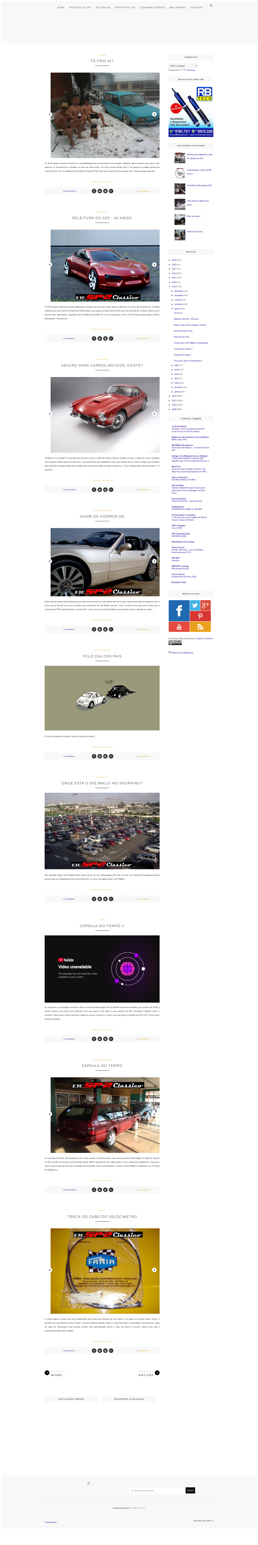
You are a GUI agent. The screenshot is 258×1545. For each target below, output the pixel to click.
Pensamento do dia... (181, 568)
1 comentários (69, 629)
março (177, 383)
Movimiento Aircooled (183, 541)
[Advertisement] (130, 22)
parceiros (102, 359)
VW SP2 (176, 558)
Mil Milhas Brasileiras (182, 445)
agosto (177, 308)
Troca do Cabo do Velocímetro (102, 1217)
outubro (178, 299)
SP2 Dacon (103, 7)
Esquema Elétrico (152, 7)
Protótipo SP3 (125, 7)
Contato (197, 7)
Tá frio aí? (102, 61)
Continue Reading (101, 182)
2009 (174, 409)
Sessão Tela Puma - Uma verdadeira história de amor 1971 (187, 551)
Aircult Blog (177, 485)
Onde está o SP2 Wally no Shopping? (102, 783)
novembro (179, 295)
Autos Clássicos (180, 477)
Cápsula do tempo (102, 1066)
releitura (102, 212)
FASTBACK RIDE (179, 536)
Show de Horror (102, 510)
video (102, 920)
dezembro (179, 291)
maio (176, 374)
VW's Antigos (178, 525)
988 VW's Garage (180, 566)
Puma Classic (178, 547)
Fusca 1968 (177, 528)
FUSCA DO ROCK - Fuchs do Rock (187, 501)
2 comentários (69, 338)
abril (176, 378)
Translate (190, 70)
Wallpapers (178, 7)
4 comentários (69, 1350)
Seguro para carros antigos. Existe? (102, 365)
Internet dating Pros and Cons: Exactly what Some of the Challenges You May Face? (188, 490)
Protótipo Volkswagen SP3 (199, 185)
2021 (174, 264)
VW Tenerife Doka (181, 533)
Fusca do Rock (179, 498)
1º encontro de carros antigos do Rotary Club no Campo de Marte (189, 518)
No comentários (69, 191)
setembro (179, 304)
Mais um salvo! (194, 216)
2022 (174, 260)
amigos (102, 55)
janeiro (177, 391)
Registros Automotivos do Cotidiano (190, 437)
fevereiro (178, 387)
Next (154, 114)
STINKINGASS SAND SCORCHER (187, 509)
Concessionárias (102, 1060)
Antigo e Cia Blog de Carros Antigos (190, 456)
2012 (174, 396)
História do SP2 (80, 7)
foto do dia (102, 777)
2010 (174, 404)
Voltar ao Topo (202, 1521)
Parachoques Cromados (184, 515)
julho (176, 365)
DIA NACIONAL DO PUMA (183, 479)
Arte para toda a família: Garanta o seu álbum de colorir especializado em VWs (189, 470)
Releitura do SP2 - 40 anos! (102, 218)
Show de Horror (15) (102, 516)
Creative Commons (204, 638)
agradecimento (102, 650)
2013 (174, 286)
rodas (102, 1210)
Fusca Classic (178, 574)
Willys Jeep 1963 (179, 439)
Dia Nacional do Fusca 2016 (184, 576)
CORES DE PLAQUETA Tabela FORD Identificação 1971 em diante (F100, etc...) (190, 459)
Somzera (175, 560)
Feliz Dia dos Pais (102, 656)
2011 (174, 400)
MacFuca (176, 466)
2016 (174, 273)
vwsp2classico (144, 191)
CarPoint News (179, 426)
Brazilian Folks (179, 582)
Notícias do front (195, 231)
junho (177, 369)
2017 (174, 269)
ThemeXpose (51, 1522)
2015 (174, 277)
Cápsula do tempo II (102, 926)
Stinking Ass (178, 506)
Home (61, 7)
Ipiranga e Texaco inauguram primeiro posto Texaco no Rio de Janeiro (188, 430)
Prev (50, 114)
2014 (174, 282)
